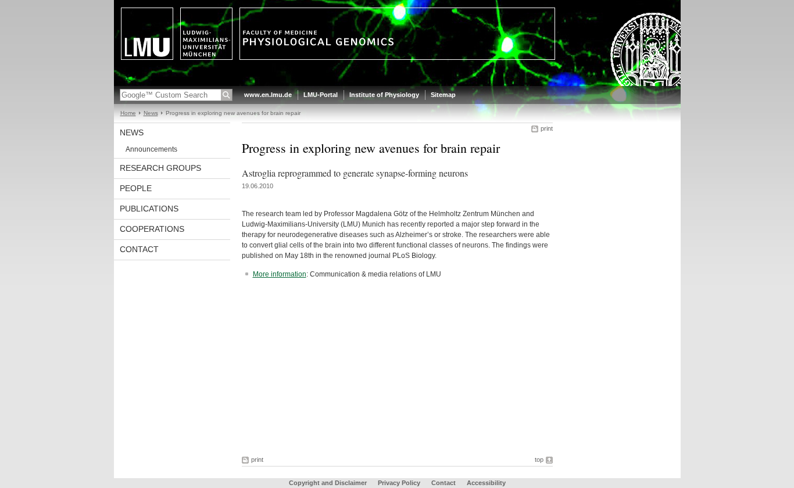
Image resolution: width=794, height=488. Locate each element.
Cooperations (152, 229)
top (539, 459)
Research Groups (160, 168)
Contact (139, 249)
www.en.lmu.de (268, 94)
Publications (149, 208)
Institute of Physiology (384, 94)
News (151, 113)
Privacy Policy (399, 482)
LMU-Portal (320, 94)
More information (279, 274)
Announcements (151, 149)
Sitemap (443, 94)
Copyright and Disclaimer (328, 482)
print (547, 128)
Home (128, 113)
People (136, 188)
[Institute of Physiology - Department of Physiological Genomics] (397, 84)
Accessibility (486, 482)
